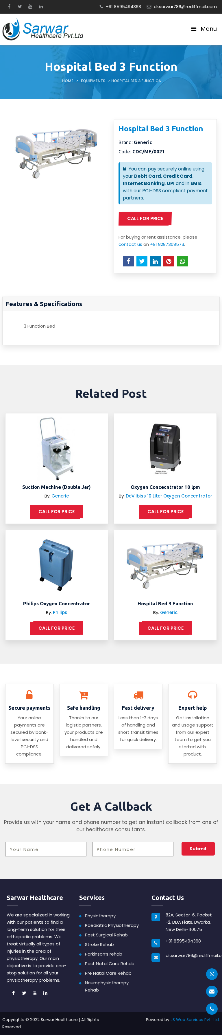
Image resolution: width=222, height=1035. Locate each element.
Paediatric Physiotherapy (112, 925)
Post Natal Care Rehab (109, 963)
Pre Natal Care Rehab (108, 973)
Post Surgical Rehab (106, 935)
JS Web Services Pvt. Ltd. (195, 1020)
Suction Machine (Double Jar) (56, 487)
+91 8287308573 (167, 244)
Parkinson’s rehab (103, 954)
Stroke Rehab (99, 944)
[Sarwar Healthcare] (42, 29)
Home (67, 80)
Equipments (93, 80)
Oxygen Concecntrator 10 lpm (165, 487)
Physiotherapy (100, 916)
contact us (130, 244)
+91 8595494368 (123, 6)
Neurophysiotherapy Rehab (107, 986)
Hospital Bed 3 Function (165, 603)
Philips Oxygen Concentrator (56, 603)
